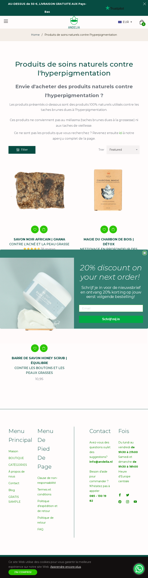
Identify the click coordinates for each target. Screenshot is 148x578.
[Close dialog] (144, 253)
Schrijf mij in (111, 319)
